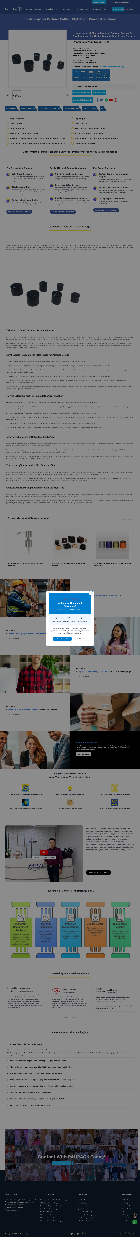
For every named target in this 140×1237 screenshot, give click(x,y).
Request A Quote (62, 639)
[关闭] (91, 593)
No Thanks (80, 639)
